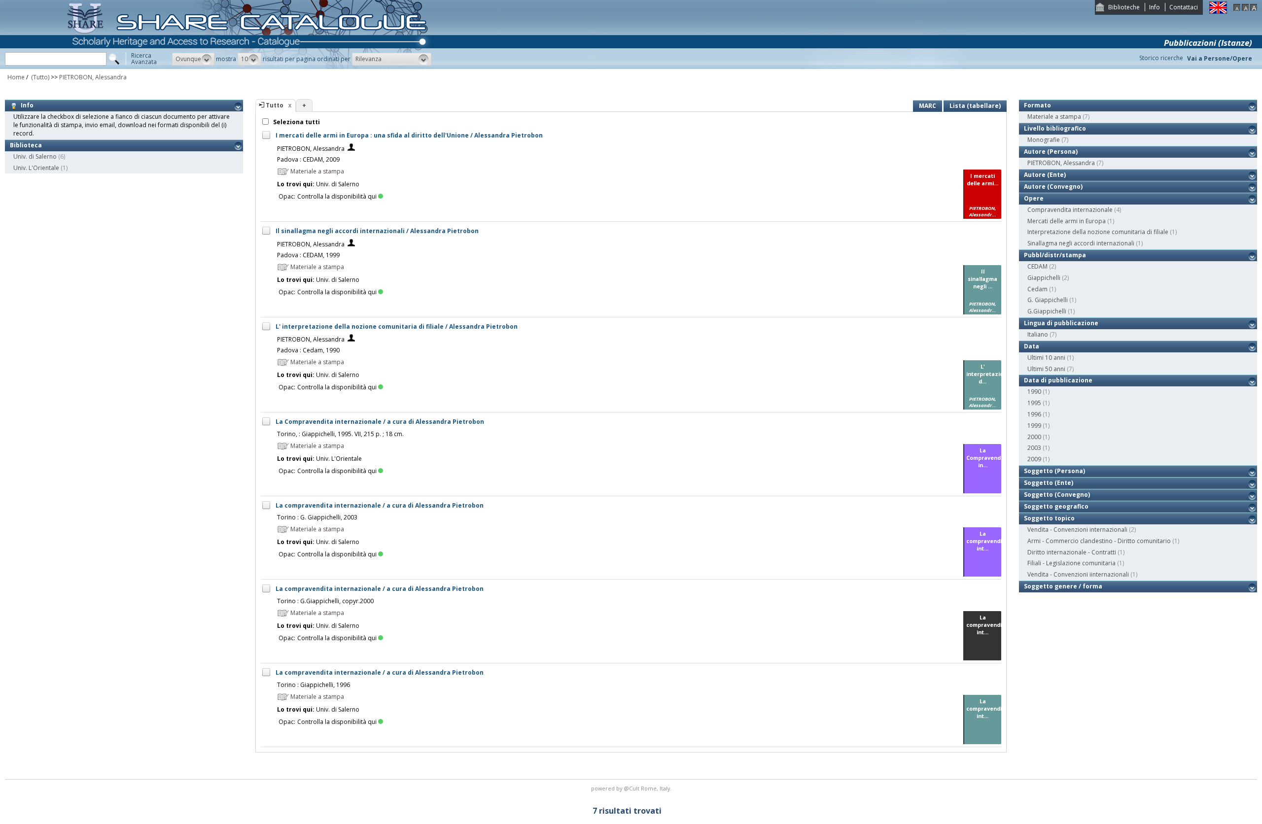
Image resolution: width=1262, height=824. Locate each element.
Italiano (1037, 334)
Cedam (1037, 289)
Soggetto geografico (1056, 506)
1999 (1034, 425)
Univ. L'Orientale (36, 168)
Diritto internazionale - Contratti (1071, 552)
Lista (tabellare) (975, 106)
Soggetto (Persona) (1054, 471)
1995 (1034, 403)
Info (1154, 7)
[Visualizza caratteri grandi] (1253, 8)
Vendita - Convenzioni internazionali (1077, 529)
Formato (1037, 105)
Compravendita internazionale (1070, 210)
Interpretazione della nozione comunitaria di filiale (1097, 232)
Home (16, 77)
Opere (1034, 198)
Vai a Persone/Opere (1219, 58)
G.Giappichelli (1046, 311)
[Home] (249, 67)
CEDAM (1037, 266)
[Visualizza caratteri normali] (1245, 8)
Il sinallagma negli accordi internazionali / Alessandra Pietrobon (377, 231)
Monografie (1043, 140)
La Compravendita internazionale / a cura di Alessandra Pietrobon (380, 421)
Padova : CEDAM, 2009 (308, 159)
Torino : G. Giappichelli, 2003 (317, 517)
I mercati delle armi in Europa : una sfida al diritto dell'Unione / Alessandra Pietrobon (409, 135)
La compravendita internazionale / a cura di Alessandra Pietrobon (380, 505)
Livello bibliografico (1055, 128)
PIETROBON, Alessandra (93, 77)
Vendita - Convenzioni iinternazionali (1078, 574)
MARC (927, 106)
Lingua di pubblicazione (1061, 323)
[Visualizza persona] (351, 148)
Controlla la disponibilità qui (337, 196)
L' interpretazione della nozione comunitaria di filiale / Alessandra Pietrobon (397, 326)
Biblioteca (26, 145)
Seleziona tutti (296, 122)
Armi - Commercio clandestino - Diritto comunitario (1099, 541)
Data (1031, 346)
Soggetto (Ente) (1048, 483)
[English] (1218, 11)
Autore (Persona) (1051, 151)
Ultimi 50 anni (1046, 369)
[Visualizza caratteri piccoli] (1236, 8)
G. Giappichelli (1047, 300)
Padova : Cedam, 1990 (308, 350)
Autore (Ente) (1045, 175)
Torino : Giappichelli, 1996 (313, 685)
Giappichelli (1043, 278)
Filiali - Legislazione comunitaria (1071, 563)
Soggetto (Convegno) (1057, 494)
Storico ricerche (1161, 58)
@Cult (632, 788)
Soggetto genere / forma (1063, 586)
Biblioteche (1124, 7)
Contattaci (1183, 7)
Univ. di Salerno (35, 156)
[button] (193, 59)
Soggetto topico (1049, 518)
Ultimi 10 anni (1046, 357)
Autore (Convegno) (1053, 186)
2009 (1034, 459)
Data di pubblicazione (1058, 380)
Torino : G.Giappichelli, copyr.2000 (325, 601)
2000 (1034, 437)
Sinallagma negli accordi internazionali (1080, 243)
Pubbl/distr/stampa (1055, 255)
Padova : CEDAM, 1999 (308, 255)
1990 (1034, 391)
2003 (1034, 448)
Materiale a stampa (1054, 116)
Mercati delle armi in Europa (1066, 221)
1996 (1034, 414)
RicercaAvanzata (144, 58)
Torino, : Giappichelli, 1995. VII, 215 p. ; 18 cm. (340, 434)
